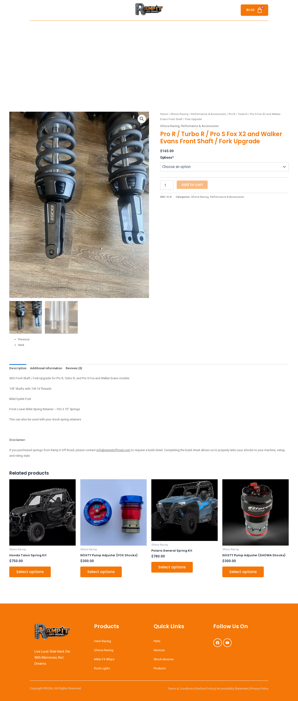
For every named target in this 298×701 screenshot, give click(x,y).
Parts (137, 28)
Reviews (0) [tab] (74, 368)
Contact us (236, 28)
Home (58, 28)
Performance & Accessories (208, 114)
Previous (24, 339)
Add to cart (192, 184)
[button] (155, 28)
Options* (167, 157)
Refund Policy (205, 688)
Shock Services (98, 28)
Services (121, 28)
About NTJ (215, 28)
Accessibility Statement (232, 688)
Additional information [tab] (46, 368)
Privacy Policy (259, 688)
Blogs (174, 28)
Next (21, 345)
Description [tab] (17, 368)
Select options (30, 571)
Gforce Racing (179, 114)
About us (75, 28)
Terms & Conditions (181, 688)
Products (153, 28)
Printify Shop (193, 28)
